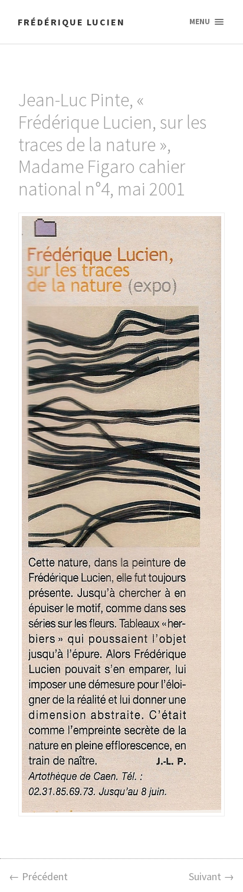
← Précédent (38, 876)
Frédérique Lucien (71, 22)
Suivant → (211, 876)
